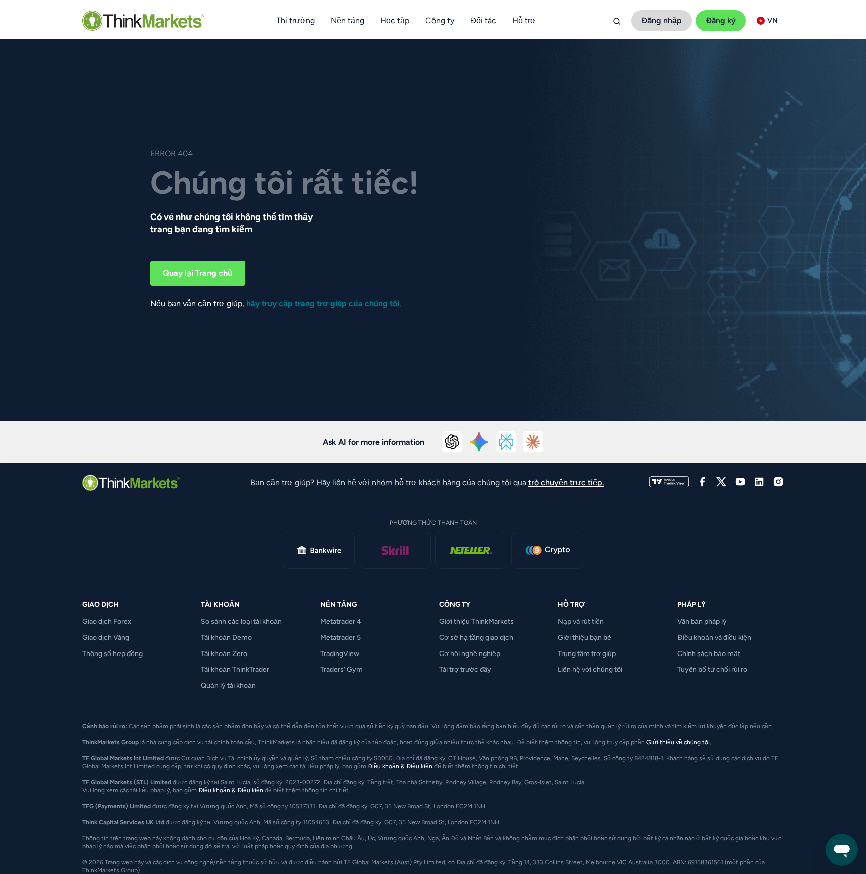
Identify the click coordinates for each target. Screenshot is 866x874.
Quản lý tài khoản (228, 685)
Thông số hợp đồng (112, 653)
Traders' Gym (341, 669)
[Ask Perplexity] (506, 442)
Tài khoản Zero (224, 653)
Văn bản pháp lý (702, 621)
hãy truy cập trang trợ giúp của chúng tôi (322, 303)
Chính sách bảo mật (708, 653)
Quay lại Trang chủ (198, 273)
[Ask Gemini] (479, 442)
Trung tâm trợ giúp (587, 653)
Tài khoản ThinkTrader (235, 669)
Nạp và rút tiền (581, 621)
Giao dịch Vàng (105, 637)
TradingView (339, 653)
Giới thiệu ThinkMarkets (476, 621)
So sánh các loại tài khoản (241, 621)
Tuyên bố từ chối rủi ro (712, 669)
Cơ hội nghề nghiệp (469, 653)
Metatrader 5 (340, 637)
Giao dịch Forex (106, 621)
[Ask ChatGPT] (452, 442)
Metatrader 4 (340, 621)
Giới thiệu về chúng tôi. (678, 742)
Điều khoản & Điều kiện (400, 766)
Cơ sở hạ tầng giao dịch (476, 637)
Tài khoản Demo (226, 637)
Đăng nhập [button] (661, 20)
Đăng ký (721, 20)
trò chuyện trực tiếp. (566, 482)
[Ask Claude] (533, 442)
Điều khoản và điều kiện (714, 637)
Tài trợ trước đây (465, 669)
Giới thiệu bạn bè (584, 637)
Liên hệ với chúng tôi (590, 669)
